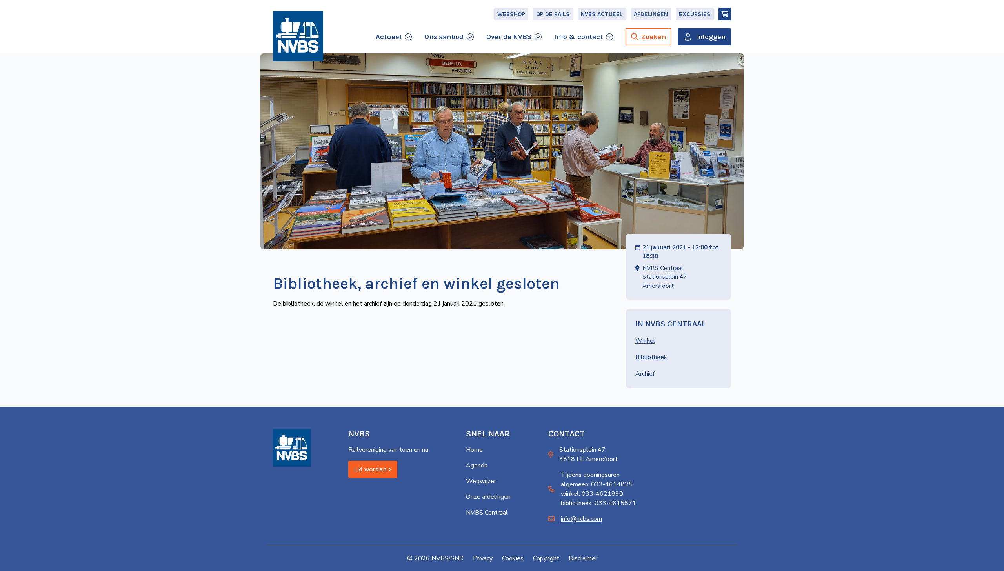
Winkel (645, 340)
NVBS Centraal (487, 512)
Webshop (511, 14)
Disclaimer (583, 558)
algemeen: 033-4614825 (597, 484)
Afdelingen (651, 14)
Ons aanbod (444, 37)
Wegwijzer (481, 481)
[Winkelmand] (724, 14)
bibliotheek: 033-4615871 (598, 503)
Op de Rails (553, 14)
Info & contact (578, 37)
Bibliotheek (651, 357)
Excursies (695, 14)
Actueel (389, 37)
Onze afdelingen (488, 497)
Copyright (546, 558)
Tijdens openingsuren (590, 475)
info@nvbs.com (581, 519)
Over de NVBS (508, 37)
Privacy (483, 558)
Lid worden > (373, 469)
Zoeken (653, 37)
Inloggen (711, 37)
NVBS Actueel (602, 14)
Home (474, 450)
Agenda (476, 465)
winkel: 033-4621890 (592, 493)
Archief (645, 373)
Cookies (513, 558)
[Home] (298, 36)
